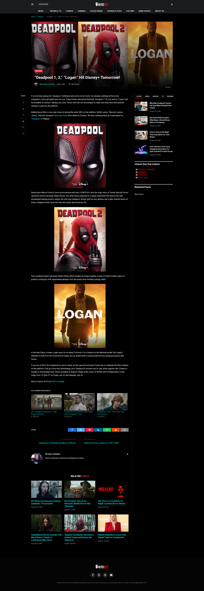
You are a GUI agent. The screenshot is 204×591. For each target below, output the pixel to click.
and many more (61, 115)
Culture (130, 11)
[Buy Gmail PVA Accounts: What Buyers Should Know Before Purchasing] (141, 120)
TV (163, 96)
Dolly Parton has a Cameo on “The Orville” (101, 443)
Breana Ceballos (48, 84)
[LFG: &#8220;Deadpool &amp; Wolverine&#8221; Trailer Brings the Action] (46, 402)
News (40, 11)
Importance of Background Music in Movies (57, 443)
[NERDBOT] (102, 4)
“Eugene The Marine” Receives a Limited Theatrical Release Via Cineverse (79, 537)
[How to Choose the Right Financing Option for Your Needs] (141, 135)
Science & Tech (114, 11)
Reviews (170, 96)
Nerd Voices (144, 11)
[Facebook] (23, 102)
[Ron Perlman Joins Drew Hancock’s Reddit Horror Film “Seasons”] (79, 489)
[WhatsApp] (23, 127)
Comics (69, 11)
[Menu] (32, 4)
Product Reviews (146, 169)
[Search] (172, 4)
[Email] (23, 133)
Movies (38, 71)
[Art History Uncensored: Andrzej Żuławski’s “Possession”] (46, 489)
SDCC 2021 (143, 175)
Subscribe (43, 4)
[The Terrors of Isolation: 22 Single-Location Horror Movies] (113, 489)
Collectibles (96, 11)
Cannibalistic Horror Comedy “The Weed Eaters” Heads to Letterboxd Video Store (46, 537)
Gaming (81, 11)
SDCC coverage (57, 381)
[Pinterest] (23, 115)
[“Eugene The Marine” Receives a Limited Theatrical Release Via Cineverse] (79, 523)
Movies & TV (55, 11)
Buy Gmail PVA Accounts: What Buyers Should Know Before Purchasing (160, 120)
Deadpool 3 (36, 119)
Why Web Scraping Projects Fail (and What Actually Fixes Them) (161, 105)
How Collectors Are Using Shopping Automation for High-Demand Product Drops (161, 149)
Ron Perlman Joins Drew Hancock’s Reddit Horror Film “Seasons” (77, 503)
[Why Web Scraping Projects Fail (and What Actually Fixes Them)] (141, 106)
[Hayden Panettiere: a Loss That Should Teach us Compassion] (113, 523)
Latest (139, 96)
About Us (159, 11)
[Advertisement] (102, 51)
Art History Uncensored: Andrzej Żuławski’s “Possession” (45, 502)
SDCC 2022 (143, 178)
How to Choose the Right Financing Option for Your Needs (160, 134)
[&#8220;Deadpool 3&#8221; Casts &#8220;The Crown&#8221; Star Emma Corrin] (112, 402)
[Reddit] (23, 121)
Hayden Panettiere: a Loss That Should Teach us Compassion (112, 536)
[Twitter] (23, 109)
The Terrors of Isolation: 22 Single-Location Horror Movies (112, 502)
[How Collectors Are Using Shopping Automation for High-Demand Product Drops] (141, 149)
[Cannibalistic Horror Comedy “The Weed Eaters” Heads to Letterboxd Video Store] (46, 523)
